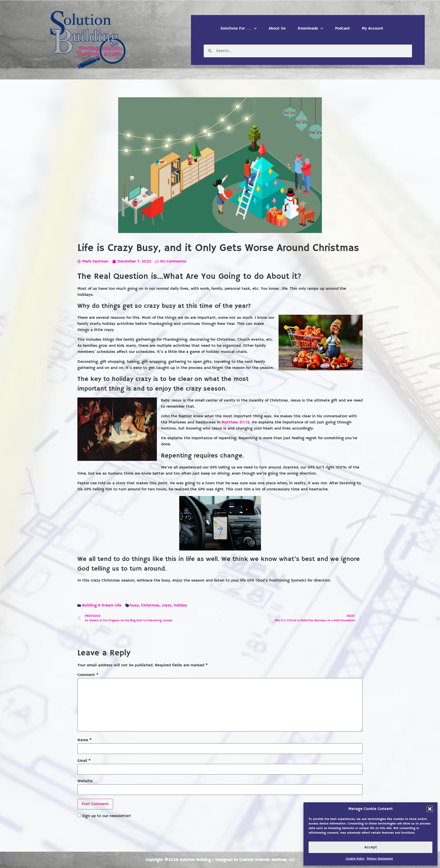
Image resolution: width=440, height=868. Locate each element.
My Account (372, 28)
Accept (370, 847)
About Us (277, 28)
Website (84, 781)
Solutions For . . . (236, 28)
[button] (429, 808)
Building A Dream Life (101, 605)
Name (84, 740)
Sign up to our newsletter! (106, 816)
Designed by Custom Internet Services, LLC (255, 859)
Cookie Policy (355, 859)
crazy (166, 605)
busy (134, 605)
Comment (88, 675)
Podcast (342, 28)
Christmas (150, 605)
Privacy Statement (380, 859)
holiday (180, 605)
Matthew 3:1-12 (236, 422)
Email (84, 761)
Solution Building (195, 859)
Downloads (308, 28)
